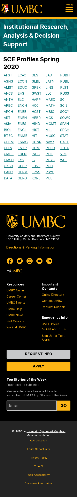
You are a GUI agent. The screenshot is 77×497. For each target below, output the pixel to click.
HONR (36, 142)
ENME (22, 136)
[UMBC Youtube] (39, 260)
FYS (21, 160)
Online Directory (53, 294)
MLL (49, 130)
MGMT (51, 124)
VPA (63, 154)
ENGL (22, 130)
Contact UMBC (52, 300)
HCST (36, 112)
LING (49, 87)
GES (35, 75)
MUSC (50, 136)
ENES (22, 124)
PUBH (65, 75)
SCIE (64, 105)
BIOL (7, 130)
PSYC (50, 172)
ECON (22, 81)
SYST (64, 142)
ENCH (22, 105)
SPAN (64, 124)
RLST (64, 87)
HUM (36, 148)
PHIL (49, 154)
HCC (35, 105)
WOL (63, 160)
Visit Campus (15, 321)
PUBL (64, 81)
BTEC (8, 136)
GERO (22, 178)
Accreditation (38, 440)
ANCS (8, 93)
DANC (8, 172)
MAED (50, 99)
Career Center (16, 296)
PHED (50, 148)
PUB (49, 178)
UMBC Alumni (15, 290)
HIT (34, 136)
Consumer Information (39, 483)
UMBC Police (51, 324)
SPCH (64, 130)
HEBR (36, 118)
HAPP (36, 99)
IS (33, 160)
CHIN (8, 148)
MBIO (50, 112)
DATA (8, 178)
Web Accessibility (39, 474)
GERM (23, 172)
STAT (64, 136)
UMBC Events (16, 302)
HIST (35, 130)
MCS (49, 118)
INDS (36, 154)
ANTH (8, 99)
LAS (49, 75)
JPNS (36, 172)
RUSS (64, 93)
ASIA (7, 124)
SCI (63, 99)
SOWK (65, 118)
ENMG (23, 142)
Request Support (53, 307)
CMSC (9, 160)
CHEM (9, 142)
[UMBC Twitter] (19, 260)
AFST (8, 75)
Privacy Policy (38, 457)
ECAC (22, 75)
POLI (49, 166)
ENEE (22, 112)
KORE (36, 178)
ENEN (22, 118)
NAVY (50, 142)
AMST (8, 87)
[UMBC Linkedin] (49, 260)
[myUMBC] (14, 270)
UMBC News (15, 315)
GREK (36, 87)
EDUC (22, 87)
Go (64, 405)
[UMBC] (21, 9)
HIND (36, 124)
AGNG (8, 81)
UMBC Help (14, 309)
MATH (50, 105)
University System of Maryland (46, 431)
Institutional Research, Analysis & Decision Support (36, 35)
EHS (21, 93)
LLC (49, 93)
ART (7, 118)
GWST (36, 93)
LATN (50, 81)
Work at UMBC (16, 327)
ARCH (8, 112)
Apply (38, 366)
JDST (36, 166)
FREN (22, 154)
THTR (64, 148)
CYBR (8, 166)
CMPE (9, 154)
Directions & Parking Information (30, 247)
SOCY (64, 112)
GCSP (22, 166)
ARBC (8, 105)
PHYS (50, 160)
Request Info (38, 354)
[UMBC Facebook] (9, 260)
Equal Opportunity (38, 449)
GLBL (36, 81)
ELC (21, 99)
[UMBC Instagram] (29, 260)
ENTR (22, 148)
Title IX (38, 466)
